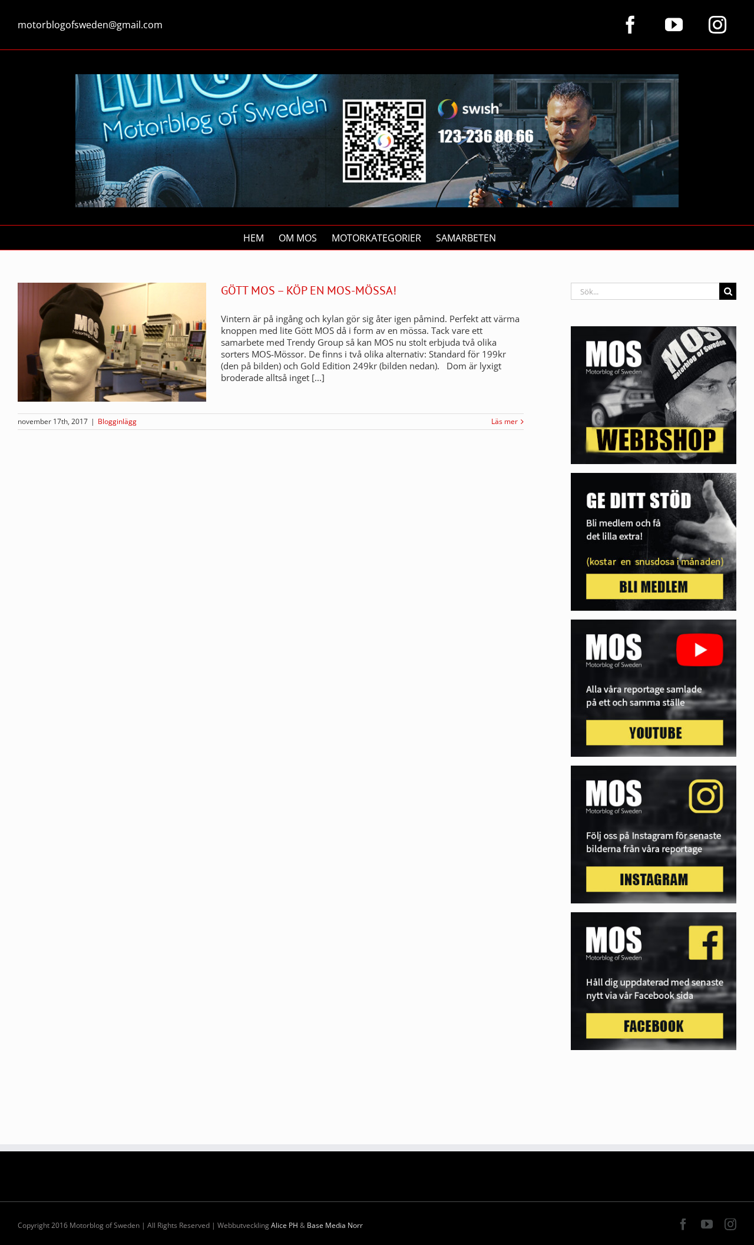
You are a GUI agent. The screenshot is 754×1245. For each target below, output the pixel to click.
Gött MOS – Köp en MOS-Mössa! (308, 290)
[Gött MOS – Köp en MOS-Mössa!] (112, 342)
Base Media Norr (335, 1225)
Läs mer (504, 421)
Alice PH (284, 1225)
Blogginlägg (117, 421)
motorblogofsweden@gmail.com (90, 24)
